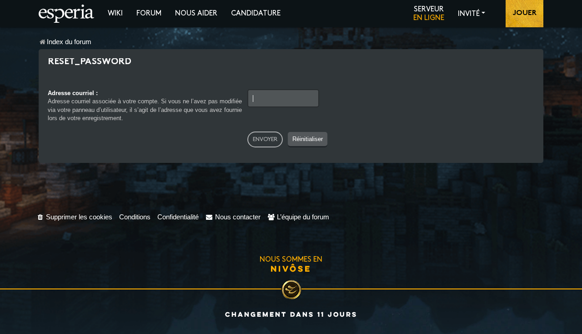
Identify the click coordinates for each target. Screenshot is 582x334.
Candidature (256, 13)
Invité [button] (469, 13)
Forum (148, 13)
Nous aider (196, 13)
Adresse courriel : (73, 93)
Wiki (115, 13)
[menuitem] (74, 216)
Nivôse (291, 268)
